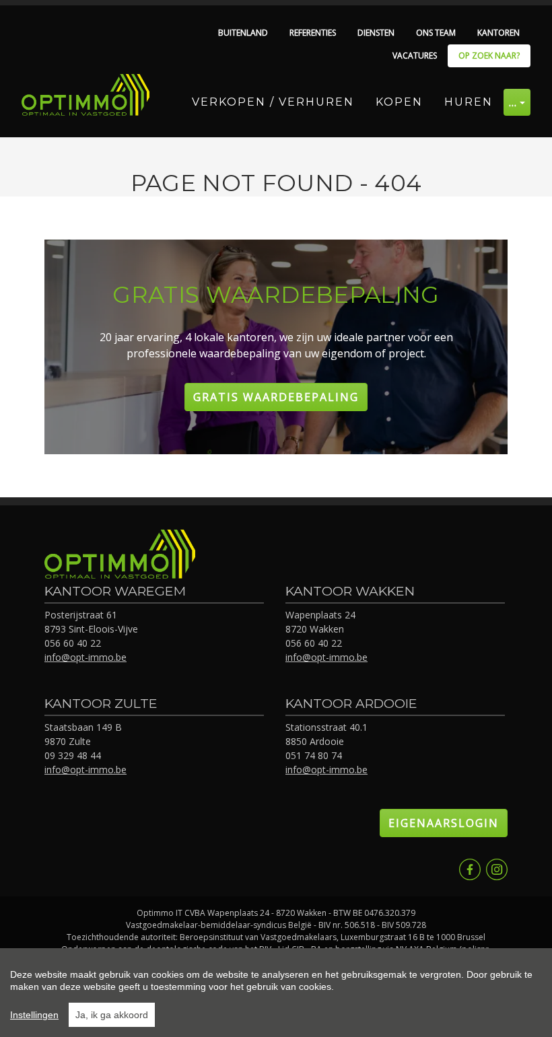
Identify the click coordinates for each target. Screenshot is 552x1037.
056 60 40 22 (72, 643)
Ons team (436, 32)
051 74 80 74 (313, 755)
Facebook (470, 869)
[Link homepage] (85, 95)
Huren (468, 102)
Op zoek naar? (489, 55)
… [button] (513, 102)
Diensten (375, 32)
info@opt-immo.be (85, 657)
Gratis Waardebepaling (276, 397)
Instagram (497, 869)
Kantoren (498, 32)
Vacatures (414, 55)
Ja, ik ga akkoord (111, 1014)
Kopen (399, 102)
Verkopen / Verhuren (273, 102)
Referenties (312, 32)
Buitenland (243, 32)
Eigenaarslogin (443, 823)
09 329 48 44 (72, 755)
